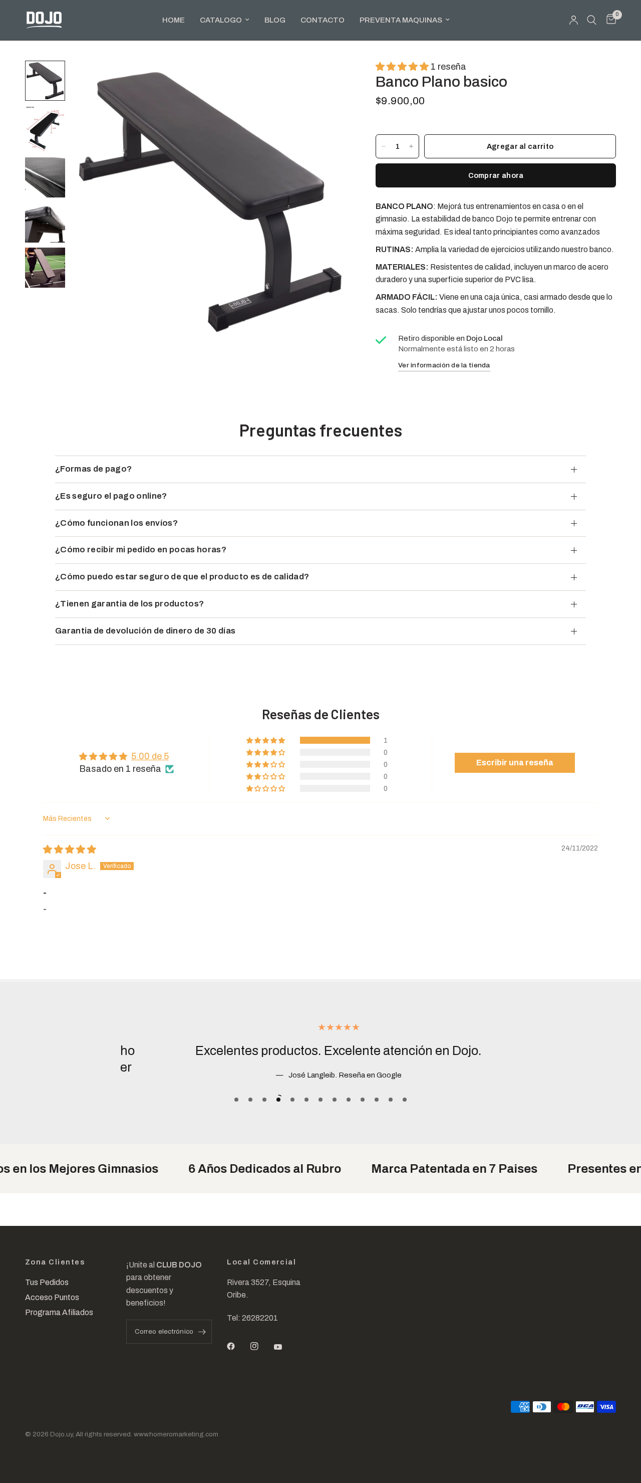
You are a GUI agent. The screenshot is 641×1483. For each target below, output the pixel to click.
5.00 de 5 (150, 756)
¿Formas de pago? (93, 469)
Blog (274, 20)
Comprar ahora (496, 175)
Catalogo (221, 20)
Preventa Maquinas (401, 20)
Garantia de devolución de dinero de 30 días (145, 630)
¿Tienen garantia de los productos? (129, 603)
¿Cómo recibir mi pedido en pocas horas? (140, 549)
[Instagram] (261, 1346)
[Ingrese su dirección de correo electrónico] (202, 1332)
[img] (69, 849)
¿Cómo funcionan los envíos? (116, 523)
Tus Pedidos (47, 1282)
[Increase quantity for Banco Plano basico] (411, 146)
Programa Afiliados (59, 1312)
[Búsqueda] (591, 20)
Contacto (322, 20)
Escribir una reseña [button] (514, 762)
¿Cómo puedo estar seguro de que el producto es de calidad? (182, 576)
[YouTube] (285, 1347)
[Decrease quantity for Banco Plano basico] (383, 146)
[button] (403, 67)
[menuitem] (173, 20)
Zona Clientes (55, 1262)
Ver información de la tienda (444, 365)
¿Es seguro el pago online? (111, 496)
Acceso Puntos (52, 1297)
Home (173, 20)
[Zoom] (325, 81)
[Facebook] (238, 1346)
